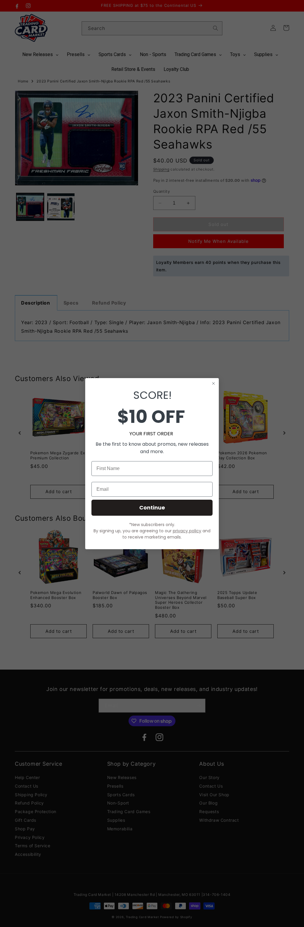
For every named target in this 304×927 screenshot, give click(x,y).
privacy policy (187, 531)
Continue (152, 507)
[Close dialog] (213, 383)
